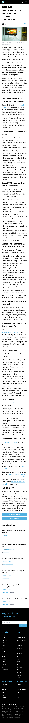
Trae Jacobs (6, 538)
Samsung (4, 575)
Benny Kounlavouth (11, 24)
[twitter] (25, 23)
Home (4, 7)
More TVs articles (14, 518)
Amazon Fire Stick (8, 332)
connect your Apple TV (11, 403)
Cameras (4, 561)
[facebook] (22, 23)
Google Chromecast (11, 442)
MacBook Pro (10, 549)
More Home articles (14, 514)
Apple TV (17, 332)
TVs (10, 7)
